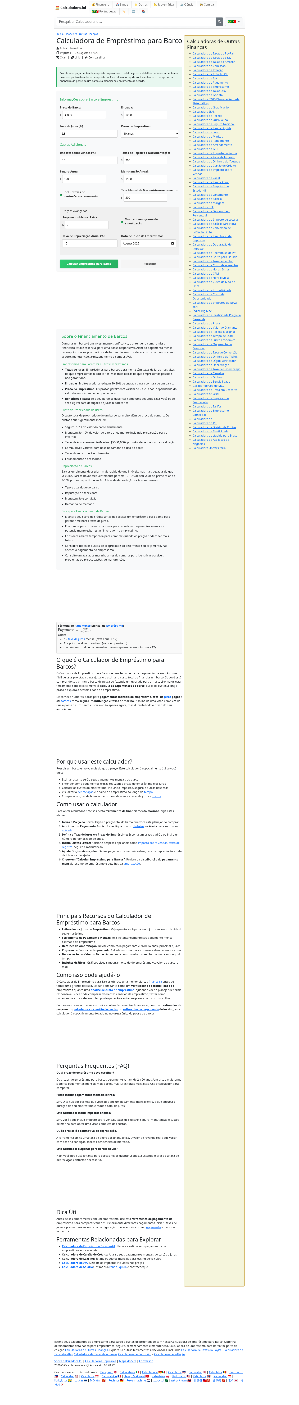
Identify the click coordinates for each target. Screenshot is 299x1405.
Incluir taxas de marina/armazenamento (81, 194)
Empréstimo (114, 626)
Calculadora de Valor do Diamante (215, 327)
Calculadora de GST (205, 149)
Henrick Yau (76, 48)
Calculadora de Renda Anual (211, 182)
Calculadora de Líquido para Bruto (215, 435)
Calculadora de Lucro (206, 132)
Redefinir (149, 264)
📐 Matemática (164, 4)
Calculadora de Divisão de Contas (214, 427)
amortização (132, 863)
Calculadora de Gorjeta (208, 95)
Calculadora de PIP (205, 419)
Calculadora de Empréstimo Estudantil (88, 1246)
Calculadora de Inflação (208, 70)
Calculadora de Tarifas (207, 406)
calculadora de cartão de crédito (96, 1009)
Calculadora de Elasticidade (210, 431)
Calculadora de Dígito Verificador (214, 361)
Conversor (146, 1361)
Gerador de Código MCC (208, 386)
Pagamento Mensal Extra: (80, 217)
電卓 (231, 1380)
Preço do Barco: (70, 107)
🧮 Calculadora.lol (70, 7)
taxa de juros (76, 639)
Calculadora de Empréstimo (211, 87)
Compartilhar (97, 57)
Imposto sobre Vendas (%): (78, 153)
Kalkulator (158, 1376)
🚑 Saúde (122, 4)
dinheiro (138, 826)
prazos (156, 796)
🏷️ (124, 11)
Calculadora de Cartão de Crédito (214, 165)
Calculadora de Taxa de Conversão (215, 352)
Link (77, 57)
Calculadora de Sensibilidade (211, 381)
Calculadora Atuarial (206, 394)
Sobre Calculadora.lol (68, 1361)
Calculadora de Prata (206, 323)
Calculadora (150, 1372)
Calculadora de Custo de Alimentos (215, 265)
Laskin (79, 1380)
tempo (148, 792)
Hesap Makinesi (134, 1376)
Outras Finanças (88, 33)
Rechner (113, 1380)
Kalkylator (60, 1380)
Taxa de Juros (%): (72, 126)
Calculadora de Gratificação (211, 107)
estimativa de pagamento (141, 1009)
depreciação (86, 792)
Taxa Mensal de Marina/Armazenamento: (149, 190)
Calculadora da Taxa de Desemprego (217, 369)
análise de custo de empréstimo (112, 990)
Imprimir (65, 53)
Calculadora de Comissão (209, 66)
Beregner (106, 1372)
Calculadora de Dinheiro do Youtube (216, 161)
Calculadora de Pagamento (210, 82)
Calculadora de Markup (208, 136)
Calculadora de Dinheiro (208, 377)
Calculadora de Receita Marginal (214, 332)
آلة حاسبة (158, 1380)
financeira (155, 982)
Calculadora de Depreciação (211, 365)
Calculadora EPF (203, 207)
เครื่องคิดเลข (179, 1380)
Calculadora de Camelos (208, 373)
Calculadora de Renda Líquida (212, 128)
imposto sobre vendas (152, 843)
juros (167, 697)
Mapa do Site (127, 1361)
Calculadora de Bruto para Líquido (215, 257)
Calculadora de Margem (208, 203)
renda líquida (118, 1267)
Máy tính (95, 1380)
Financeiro (71, 33)
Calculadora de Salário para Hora (214, 224)
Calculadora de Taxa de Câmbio (213, 261)
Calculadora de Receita (207, 116)
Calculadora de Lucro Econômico (214, 340)
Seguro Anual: (69, 171)
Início (59, 33)
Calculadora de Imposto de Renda (215, 153)
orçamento (153, 1227)
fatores (66, 701)
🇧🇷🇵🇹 (104, 11)
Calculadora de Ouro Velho (210, 120)
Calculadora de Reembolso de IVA (214, 253)
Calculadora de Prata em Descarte (215, 390)
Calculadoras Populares (100, 1361)
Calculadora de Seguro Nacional (213, 124)
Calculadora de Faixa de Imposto (214, 157)
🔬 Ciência (186, 4)
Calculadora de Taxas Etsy (209, 91)
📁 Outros (141, 4)
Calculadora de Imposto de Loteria (215, 219)
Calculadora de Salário (77, 1267)
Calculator (175, 1372)
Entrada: (127, 107)
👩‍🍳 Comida (207, 4)
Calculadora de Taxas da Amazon (214, 62)
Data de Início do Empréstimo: (142, 236)
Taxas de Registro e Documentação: (145, 153)
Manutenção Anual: (135, 171)
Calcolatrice (127, 1372)
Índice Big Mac (202, 311)
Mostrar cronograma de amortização (141, 221)
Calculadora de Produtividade (212, 290)
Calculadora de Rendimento (211, 141)
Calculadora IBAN (204, 112)
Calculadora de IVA (75, 1263)
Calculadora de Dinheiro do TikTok (215, 357)
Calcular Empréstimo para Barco (89, 264)
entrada (67, 830)
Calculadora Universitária (209, 448)
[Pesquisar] (219, 21)
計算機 (198, 1380)
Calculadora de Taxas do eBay (212, 58)
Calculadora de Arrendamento (212, 145)
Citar (62, 57)
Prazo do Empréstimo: (136, 126)
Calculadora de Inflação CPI (210, 74)
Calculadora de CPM (206, 273)
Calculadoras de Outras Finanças (86, 1350)
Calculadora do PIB (205, 423)
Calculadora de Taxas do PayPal (213, 53)
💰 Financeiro (101, 4)
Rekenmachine (136, 1380)
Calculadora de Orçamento (210, 195)
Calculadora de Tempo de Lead (213, 336)
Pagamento (83, 626)
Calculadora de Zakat (206, 178)
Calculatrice (109, 1376)
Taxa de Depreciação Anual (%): (83, 236)
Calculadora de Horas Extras (211, 269)
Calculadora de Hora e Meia (211, 278)
